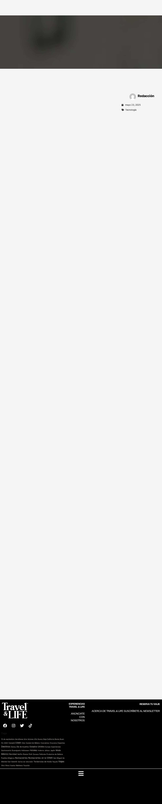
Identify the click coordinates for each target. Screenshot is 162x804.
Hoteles (33, 750)
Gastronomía (6, 750)
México (5, 754)
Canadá (12, 743)
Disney (13, 747)
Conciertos (45, 743)
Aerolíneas (19, 739)
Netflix (19, 754)
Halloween (25, 750)
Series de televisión (25, 762)
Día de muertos (23, 747)
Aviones (31, 739)
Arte (25, 739)
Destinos (5, 746)
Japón (52, 750)
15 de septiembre (7, 739)
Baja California (48, 739)
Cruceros (53, 743)
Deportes (61, 743)
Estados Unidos (37, 746)
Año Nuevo (38, 739)
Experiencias (56, 747)
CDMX (18, 743)
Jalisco (47, 750)
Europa (47, 747)
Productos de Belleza (54, 754)
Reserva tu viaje (149, 704)
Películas (42, 754)
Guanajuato (16, 750)
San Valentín (12, 762)
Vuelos (12, 765)
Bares (57, 739)
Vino (3, 765)
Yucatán (26, 765)
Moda (58, 750)
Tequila (55, 762)
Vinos (7, 765)
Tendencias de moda (43, 761)
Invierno (41, 750)
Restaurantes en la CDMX (40, 758)
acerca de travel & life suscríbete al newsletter (126, 711)
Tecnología (131, 110)
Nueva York (27, 754)
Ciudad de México (33, 743)
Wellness (19, 765)
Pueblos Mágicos (7, 758)
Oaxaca (36, 754)
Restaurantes (21, 758)
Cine (23, 743)
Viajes (61, 761)
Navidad (13, 754)
